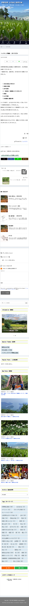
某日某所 (11, 225)
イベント (6, 509)
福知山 (18, 549)
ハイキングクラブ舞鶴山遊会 (10, 352)
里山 (5, 561)
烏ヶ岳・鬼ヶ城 (8, 547)
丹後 (5, 518)
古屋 (24, 526)
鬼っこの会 (18, 561)
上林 (23, 515)
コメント (3, 270)
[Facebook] (13, 61)
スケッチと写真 (19, 509)
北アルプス (14, 526)
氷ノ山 (14, 544)
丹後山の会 (14, 518)
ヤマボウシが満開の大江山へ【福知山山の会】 (10, 438)
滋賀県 (22, 544)
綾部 (24, 552)
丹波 (23, 518)
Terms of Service (11, 289)
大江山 (5, 535)
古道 (22, 529)
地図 (11, 532)
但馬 (22, 521)
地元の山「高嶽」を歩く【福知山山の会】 (10, 482)
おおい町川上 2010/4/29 (15, 196)
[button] (3, 322)
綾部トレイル (7, 555)
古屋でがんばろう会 (9, 529)
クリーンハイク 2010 (14, 206)
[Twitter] (7, 61)
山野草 (17, 541)
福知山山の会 (5, 347)
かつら (10, 235)
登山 (21, 547)
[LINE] (19, 61)
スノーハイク (7, 512)
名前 (2, 282)
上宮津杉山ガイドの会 (9, 515)
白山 (4, 549)
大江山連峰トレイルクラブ (11, 538)
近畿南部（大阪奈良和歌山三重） (13, 558)
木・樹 (5, 544)
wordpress (21, 506)
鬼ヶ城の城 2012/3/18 (15, 216)
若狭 (24, 555)
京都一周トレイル (8, 521)
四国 (4, 532)
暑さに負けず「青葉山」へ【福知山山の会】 (10, 416)
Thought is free (23, 602)
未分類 (8, 46)
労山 (5, 526)
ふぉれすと (25, 141)
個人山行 (6, 524)
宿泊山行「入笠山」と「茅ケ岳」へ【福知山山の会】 (12, 460)
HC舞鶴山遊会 (7, 506)
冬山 (22, 524)
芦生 (17, 555)
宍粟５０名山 (7, 541)
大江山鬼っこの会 (7, 350)
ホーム (3, 46)
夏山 (24, 532)
